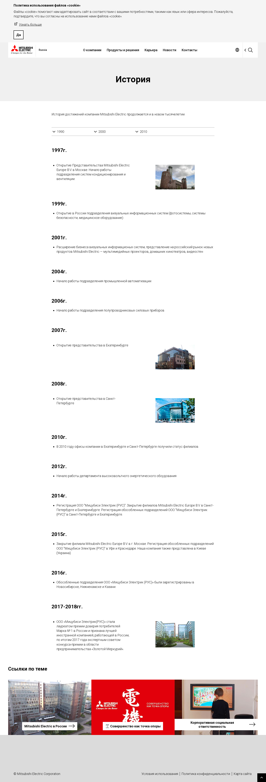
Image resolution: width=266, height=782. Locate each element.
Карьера (151, 50)
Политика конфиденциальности (205, 774)
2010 (143, 131)
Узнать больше (30, 24)
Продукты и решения (123, 50)
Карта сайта (243, 774)
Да (18, 35)
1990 (60, 131)
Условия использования (160, 774)
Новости (169, 50)
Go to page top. (261, 777)
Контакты (189, 50)
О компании (92, 50)
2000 (102, 131)
